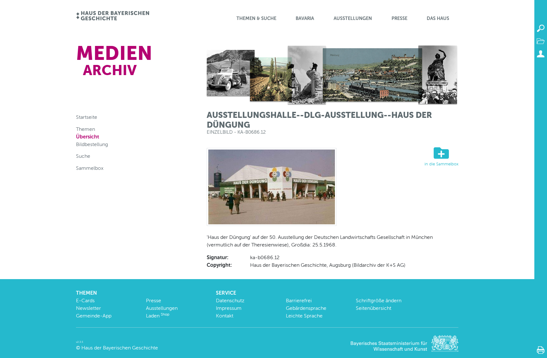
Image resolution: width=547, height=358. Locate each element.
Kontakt (224, 315)
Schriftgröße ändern (378, 300)
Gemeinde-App (93, 315)
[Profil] (540, 54)
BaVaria (305, 18)
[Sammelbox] (540, 41)
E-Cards (85, 300)
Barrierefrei (299, 300)
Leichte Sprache (304, 315)
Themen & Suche (256, 18)
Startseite (86, 117)
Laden (157, 315)
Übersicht (87, 137)
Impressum (229, 308)
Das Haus (438, 18)
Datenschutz (230, 300)
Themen (85, 129)
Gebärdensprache (306, 308)
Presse (399, 18)
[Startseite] (112, 16)
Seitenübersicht (373, 308)
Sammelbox (90, 168)
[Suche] (540, 28)
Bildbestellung (92, 144)
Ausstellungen (353, 18)
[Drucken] (540, 350)
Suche (83, 156)
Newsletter (88, 308)
